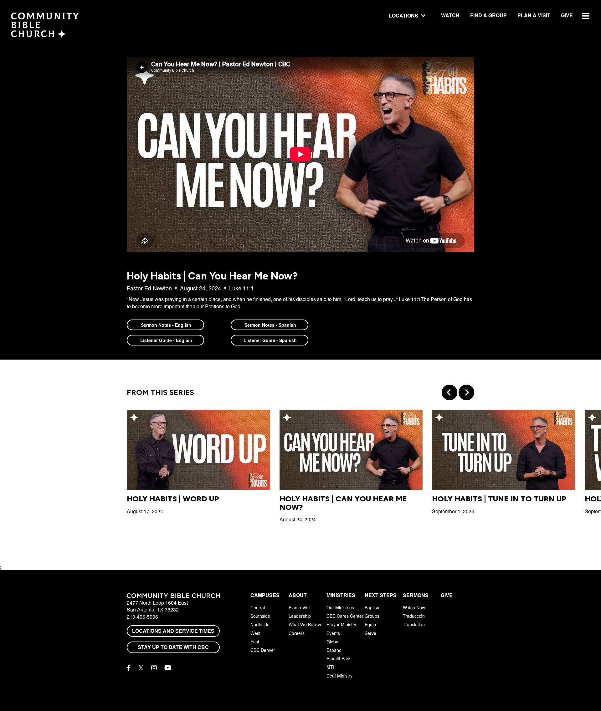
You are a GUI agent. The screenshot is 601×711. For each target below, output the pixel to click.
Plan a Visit (533, 15)
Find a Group (488, 15)
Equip (370, 624)
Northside (260, 624)
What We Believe (305, 624)
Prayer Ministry (341, 624)
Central (257, 607)
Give (567, 15)
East (254, 641)
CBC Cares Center (344, 616)
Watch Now (414, 607)
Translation (414, 624)
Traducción (414, 616)
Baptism (373, 607)
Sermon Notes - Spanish (269, 325)
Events (333, 633)
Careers (297, 633)
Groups (372, 616)
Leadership (300, 616)
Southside (260, 616)
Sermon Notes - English (165, 325)
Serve (370, 633)
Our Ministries (340, 607)
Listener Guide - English (165, 340)
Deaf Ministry (339, 676)
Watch (450, 15)
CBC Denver (262, 650)
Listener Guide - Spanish (269, 340)
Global (332, 641)
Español (334, 650)
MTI (330, 667)
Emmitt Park (338, 658)
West (255, 633)
